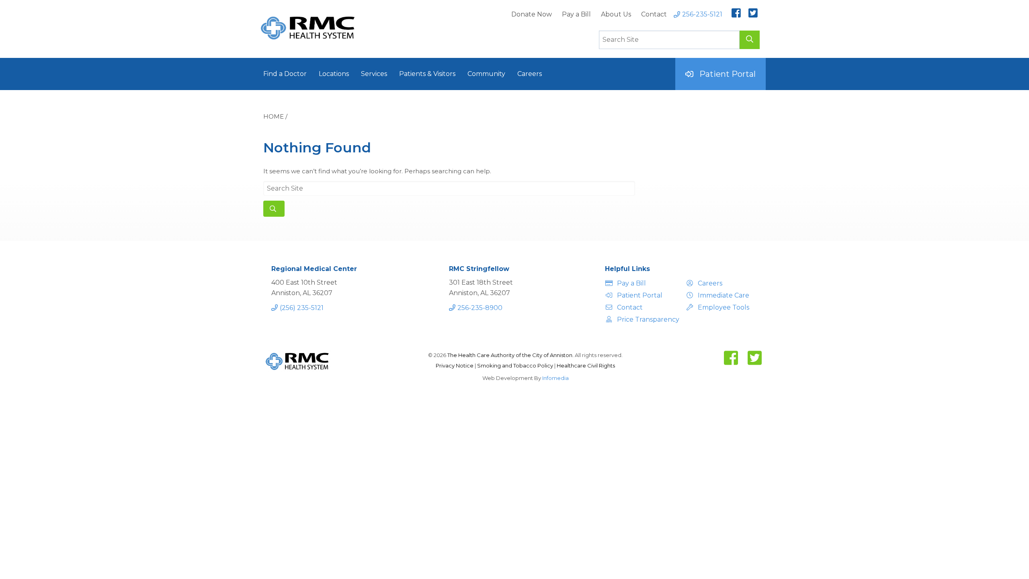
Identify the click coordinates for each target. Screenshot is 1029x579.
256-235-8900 (479, 308)
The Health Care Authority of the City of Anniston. (510, 355)
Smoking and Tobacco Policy (515, 365)
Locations (334, 74)
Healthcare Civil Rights (586, 365)
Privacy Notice (455, 365)
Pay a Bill (576, 14)
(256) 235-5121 (302, 308)
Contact (654, 14)
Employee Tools (723, 307)
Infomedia (555, 378)
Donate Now (531, 14)
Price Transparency (647, 319)
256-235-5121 (702, 14)
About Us (616, 14)
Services (374, 74)
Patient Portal (727, 74)
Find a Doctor (285, 74)
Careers (529, 74)
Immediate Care (723, 295)
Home (273, 116)
